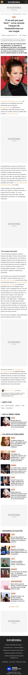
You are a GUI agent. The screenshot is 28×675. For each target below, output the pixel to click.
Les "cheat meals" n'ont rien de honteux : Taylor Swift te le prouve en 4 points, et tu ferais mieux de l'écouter (19, 470)
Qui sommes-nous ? (8, 647)
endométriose (9, 408)
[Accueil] (14, 2)
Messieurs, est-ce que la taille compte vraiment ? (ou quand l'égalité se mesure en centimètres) (19, 551)
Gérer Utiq (12, 662)
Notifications (5, 662)
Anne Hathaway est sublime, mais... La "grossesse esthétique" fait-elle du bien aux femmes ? (19, 574)
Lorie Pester (18, 101)
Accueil (2, 14)
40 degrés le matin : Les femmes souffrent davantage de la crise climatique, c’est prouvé (17, 598)
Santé (22, 405)
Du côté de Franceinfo (7, 101)
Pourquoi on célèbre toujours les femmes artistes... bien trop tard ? (18, 563)
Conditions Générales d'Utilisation (13, 644)
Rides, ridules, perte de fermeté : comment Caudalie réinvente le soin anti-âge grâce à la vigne (19, 586)
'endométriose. (6, 107)
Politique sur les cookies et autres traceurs (13, 650)
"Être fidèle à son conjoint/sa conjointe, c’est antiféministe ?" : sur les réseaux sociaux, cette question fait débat (18, 457)
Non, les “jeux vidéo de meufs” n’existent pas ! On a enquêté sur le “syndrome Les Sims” (19, 539)
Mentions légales (19, 647)
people (2, 408)
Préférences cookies (21, 662)
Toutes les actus (8, 14)
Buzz (2, 405)
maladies (17, 405)
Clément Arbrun (10, 390)
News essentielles (9, 405)
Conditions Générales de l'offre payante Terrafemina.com (14, 656)
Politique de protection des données (13, 653)
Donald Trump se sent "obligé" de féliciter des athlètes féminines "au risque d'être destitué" (17, 482)
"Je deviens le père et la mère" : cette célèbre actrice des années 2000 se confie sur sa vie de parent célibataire (19, 444)
